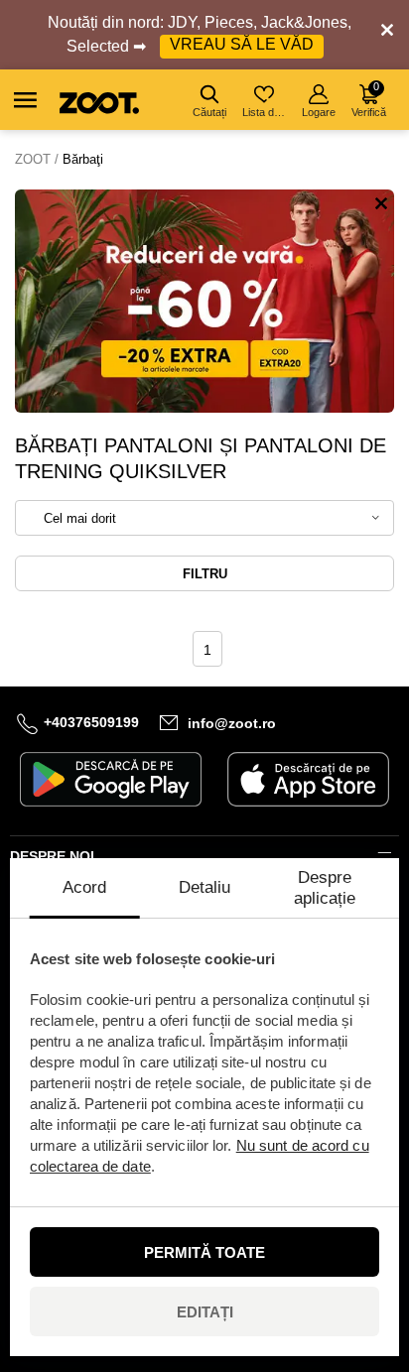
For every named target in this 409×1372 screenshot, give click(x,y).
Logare (319, 112)
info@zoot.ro (232, 723)
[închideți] (387, 35)
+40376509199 (91, 723)
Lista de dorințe (265, 112)
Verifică (368, 99)
